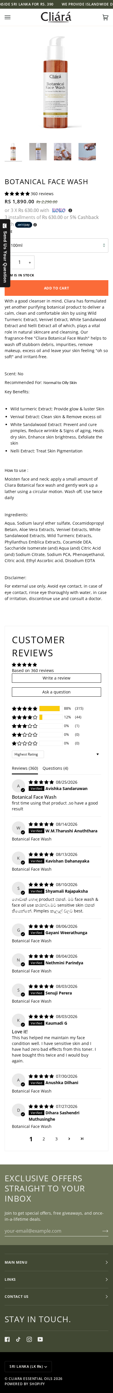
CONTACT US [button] (17, 1296)
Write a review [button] (56, 678)
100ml (17, 245)
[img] (42, 782)
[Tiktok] (18, 1339)
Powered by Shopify (25, 1383)
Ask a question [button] (56, 692)
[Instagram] (29, 1339)
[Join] (100, 1231)
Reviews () (25, 768)
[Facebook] (7, 1339)
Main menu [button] (16, 1262)
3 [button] (56, 1139)
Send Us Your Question (5, 255)
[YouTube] (40, 1339)
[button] (18, 193)
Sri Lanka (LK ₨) (26, 1366)
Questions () (55, 768)
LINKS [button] (10, 1279)
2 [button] (44, 1139)
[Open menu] (13, 17)
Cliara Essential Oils (31, 1378)
